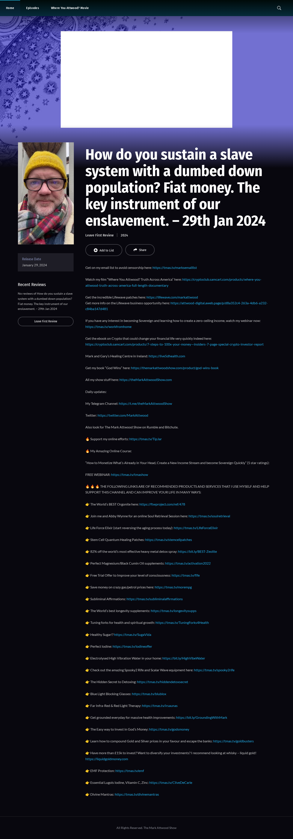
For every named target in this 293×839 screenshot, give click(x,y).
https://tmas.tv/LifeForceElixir (196, 528)
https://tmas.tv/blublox (149, 694)
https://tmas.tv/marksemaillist (175, 267)
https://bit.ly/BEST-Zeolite (197, 551)
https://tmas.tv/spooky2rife (214, 670)
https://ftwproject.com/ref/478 (162, 504)
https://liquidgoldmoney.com (106, 759)
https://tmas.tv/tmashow (129, 474)
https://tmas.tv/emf (129, 771)
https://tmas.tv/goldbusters (233, 741)
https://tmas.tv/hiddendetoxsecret (162, 682)
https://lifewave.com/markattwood (172, 297)
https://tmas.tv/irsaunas (160, 705)
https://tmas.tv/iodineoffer (132, 646)
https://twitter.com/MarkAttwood (123, 415)
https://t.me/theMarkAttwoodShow (145, 403)
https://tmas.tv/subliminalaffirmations (155, 599)
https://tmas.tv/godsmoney (169, 729)
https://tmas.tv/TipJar (145, 439)
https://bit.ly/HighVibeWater (183, 658)
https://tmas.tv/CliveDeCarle (170, 782)
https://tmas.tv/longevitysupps (173, 611)
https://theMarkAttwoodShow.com (145, 380)
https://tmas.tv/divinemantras (137, 794)
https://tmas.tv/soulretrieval (209, 516)
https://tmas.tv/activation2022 (188, 563)
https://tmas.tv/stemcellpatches (168, 540)
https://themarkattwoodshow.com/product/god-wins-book (175, 368)
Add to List (107, 250)
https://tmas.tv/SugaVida (132, 634)
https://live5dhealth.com (167, 356)
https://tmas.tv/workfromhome (108, 326)
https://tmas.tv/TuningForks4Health (182, 622)
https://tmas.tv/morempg (173, 587)
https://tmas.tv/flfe (186, 575)
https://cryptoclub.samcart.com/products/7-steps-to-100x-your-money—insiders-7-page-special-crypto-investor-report (174, 344)
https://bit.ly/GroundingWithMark (201, 717)
